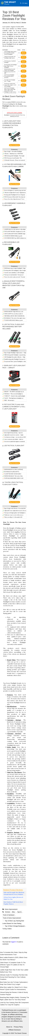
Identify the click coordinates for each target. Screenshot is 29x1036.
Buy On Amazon (23, 53)
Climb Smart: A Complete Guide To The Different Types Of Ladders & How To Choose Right (13, 965)
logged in (14, 942)
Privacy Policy (18, 1027)
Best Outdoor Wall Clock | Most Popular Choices (13, 903)
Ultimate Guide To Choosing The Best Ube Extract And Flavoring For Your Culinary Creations (14, 977)
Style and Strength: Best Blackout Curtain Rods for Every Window (14, 893)
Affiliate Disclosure (14, 1030)
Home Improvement (11, 909)
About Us (9, 1027)
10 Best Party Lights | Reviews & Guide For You (13, 898)
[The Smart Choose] (8, 3)
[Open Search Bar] (21, 3)
